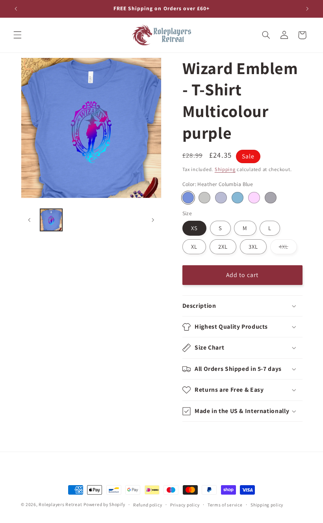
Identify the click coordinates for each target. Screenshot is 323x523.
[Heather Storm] (270, 197)
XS (194, 228)
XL (194, 246)
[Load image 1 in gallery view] (51, 220)
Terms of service (225, 505)
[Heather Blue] (220, 197)
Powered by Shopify (104, 504)
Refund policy (147, 505)
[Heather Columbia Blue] (188, 197)
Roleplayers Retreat (60, 504)
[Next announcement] (307, 8)
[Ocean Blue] (237, 197)
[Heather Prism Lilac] (254, 197)
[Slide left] (29, 220)
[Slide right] (153, 220)
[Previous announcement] (15, 8)
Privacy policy (184, 505)
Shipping (225, 169)
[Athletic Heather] (204, 197)
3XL (253, 246)
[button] (17, 35)
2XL (223, 246)
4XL (288, 248)
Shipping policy (267, 505)
